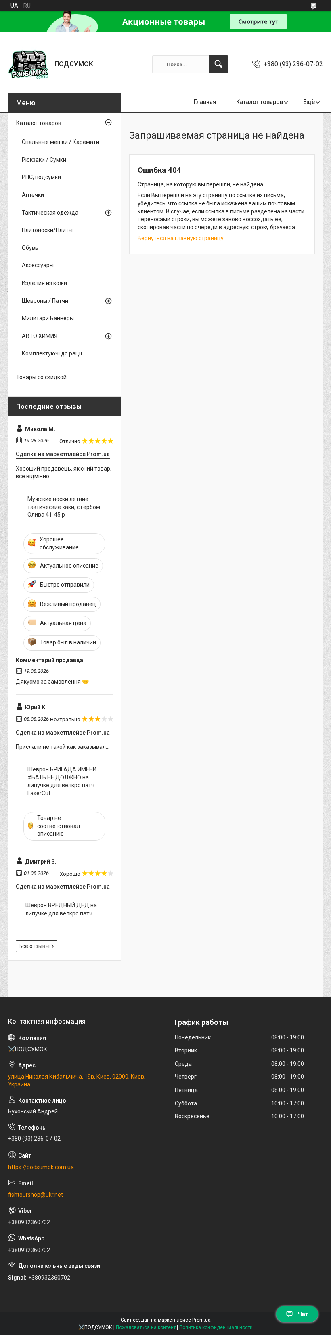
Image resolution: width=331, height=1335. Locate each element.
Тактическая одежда (50, 212)
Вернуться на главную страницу (181, 238)
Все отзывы (34, 946)
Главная (205, 102)
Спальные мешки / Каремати (60, 142)
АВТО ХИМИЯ (39, 336)
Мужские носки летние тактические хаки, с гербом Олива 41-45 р (63, 507)
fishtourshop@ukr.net (35, 1194)
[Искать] (218, 64)
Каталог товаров (259, 102)
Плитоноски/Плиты (47, 230)
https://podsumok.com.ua (41, 1167)
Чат (303, 1314)
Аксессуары (38, 265)
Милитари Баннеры (48, 318)
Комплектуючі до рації (52, 353)
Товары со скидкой (41, 377)
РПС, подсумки (41, 177)
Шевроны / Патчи (45, 301)
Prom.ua (201, 1320)
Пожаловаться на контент (146, 1327)
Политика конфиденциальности (216, 1327)
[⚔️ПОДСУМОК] (28, 64)
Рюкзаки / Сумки (44, 159)
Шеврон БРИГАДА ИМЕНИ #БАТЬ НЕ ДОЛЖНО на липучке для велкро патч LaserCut (61, 781)
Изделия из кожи (44, 283)
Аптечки (33, 195)
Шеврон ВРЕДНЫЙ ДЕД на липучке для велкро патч (61, 909)
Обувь (30, 248)
